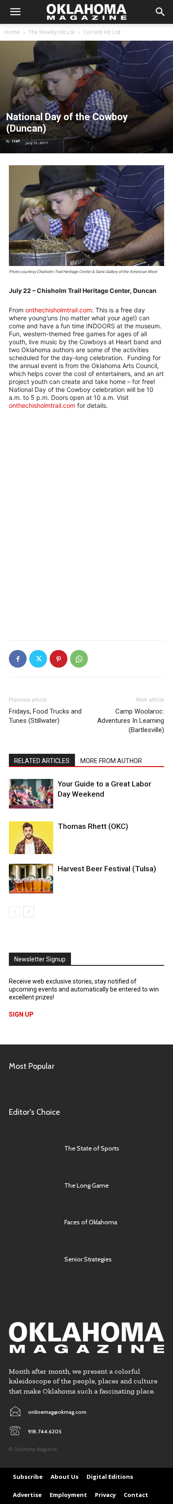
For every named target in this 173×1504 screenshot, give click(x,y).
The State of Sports (91, 1148)
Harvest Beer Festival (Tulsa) (107, 868)
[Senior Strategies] (32, 1259)
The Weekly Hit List (51, 32)
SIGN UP (21, 1014)
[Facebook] (18, 659)
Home (12, 32)
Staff (16, 141)
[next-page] (28, 911)
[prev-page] (14, 911)
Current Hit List (102, 32)
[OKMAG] (86, 1337)
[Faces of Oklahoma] (32, 1222)
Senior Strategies (88, 1259)
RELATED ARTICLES (42, 760)
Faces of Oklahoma (90, 1222)
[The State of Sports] (32, 1148)
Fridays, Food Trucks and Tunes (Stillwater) (45, 716)
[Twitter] (38, 659)
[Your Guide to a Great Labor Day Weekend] (31, 794)
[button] (15, 12)
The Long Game (86, 1185)
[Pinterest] (58, 659)
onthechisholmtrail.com (58, 310)
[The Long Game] (32, 1185)
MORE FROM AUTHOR (111, 760)
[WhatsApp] (79, 659)
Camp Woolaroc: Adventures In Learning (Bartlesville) (130, 720)
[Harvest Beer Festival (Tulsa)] (31, 878)
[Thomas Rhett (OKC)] (31, 837)
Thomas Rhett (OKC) (93, 826)
